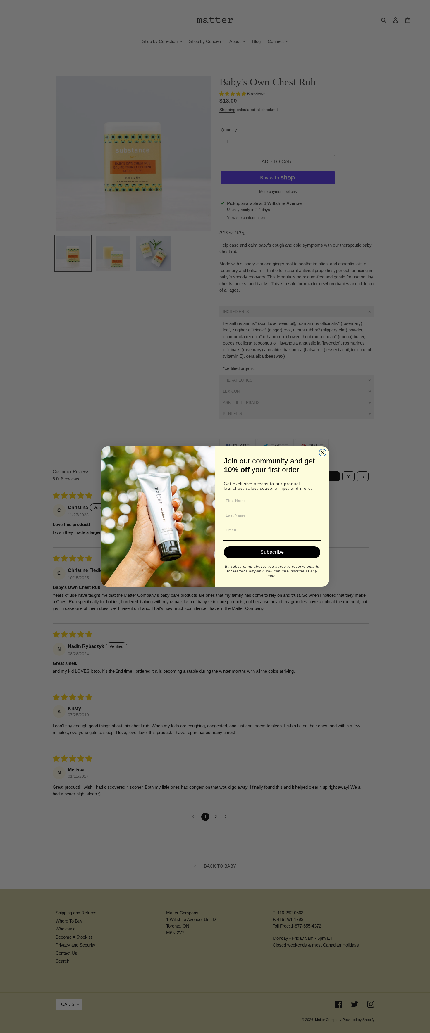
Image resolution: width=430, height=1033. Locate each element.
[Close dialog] (322, 452)
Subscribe (272, 552)
